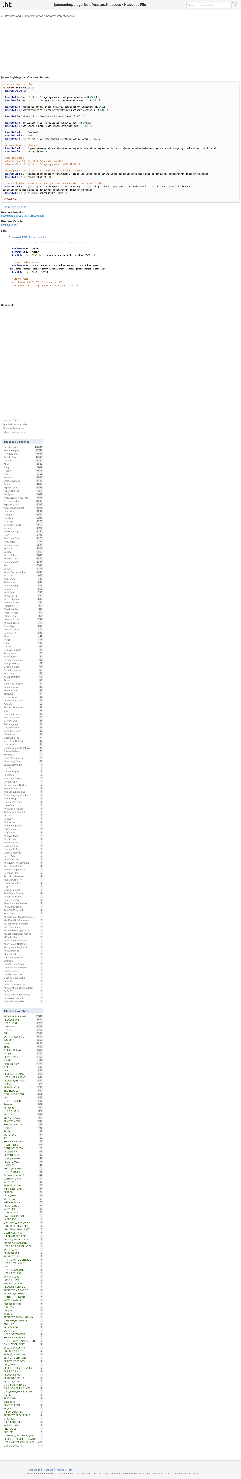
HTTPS (23, 1029)
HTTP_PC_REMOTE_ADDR (23, 1246)
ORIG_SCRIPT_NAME (23, 1384)
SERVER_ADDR (23, 1087)
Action (23, 639)
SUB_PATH (23, 1432)
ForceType (23, 626)
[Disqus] (120, 358)
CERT (23, 1266)
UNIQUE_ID (23, 1418)
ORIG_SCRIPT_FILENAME (23, 1388)
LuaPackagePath (23, 882)
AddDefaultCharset (23, 507)
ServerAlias (23, 913)
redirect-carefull (23, 1303)
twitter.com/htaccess (14, 432)
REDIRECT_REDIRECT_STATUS (23, 1438)
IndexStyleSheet (23, 730)
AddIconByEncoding (23, 791)
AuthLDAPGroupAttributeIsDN (23, 987)
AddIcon (23, 703)
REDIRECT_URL (23, 1256)
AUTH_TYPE (23, 1323)
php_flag (23, 521)
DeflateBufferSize (23, 957)
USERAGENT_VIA (23, 1232)
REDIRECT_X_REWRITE (23, 1290)
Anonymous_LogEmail (23, 947)
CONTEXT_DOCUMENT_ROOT (23, 1435)
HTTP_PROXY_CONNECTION (23, 1340)
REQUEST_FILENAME (23, 1016)
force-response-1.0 (23, 1175)
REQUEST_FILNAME (23, 1286)
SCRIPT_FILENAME (23, 1036)
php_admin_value (23, 713)
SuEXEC (23, 991)
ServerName (23, 720)
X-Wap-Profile (23, 1144)
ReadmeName (23, 686)
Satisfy (23, 551)
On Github (10, 206)
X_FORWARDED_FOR (23, 1236)
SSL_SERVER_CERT (23, 1344)
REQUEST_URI (23, 1019)
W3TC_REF (23, 1208)
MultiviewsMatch (23, 879)
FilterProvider (23, 609)
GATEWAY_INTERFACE (23, 1320)
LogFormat (23, 832)
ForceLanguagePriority (23, 795)
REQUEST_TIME (23, 1374)
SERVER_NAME (23, 1117)
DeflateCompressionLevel (23, 747)
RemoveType (23, 690)
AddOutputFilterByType (23, 497)
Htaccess (48, 1469)
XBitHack (23, 754)
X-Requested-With (23, 1124)
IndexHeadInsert (23, 778)
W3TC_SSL (23, 1181)
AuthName (23, 582)
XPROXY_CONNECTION (23, 1242)
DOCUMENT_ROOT (23, 1094)
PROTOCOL (23, 1428)
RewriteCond (13, 15)
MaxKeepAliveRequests (23, 920)
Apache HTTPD (64, 1469)
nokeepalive (23, 1151)
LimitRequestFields (23, 964)
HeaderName (23, 697)
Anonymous (23, 653)
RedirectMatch (23, 561)
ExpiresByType (23, 504)
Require (23, 514)
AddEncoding (23, 531)
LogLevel (23, 886)
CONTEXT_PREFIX (23, 1148)
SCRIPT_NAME (23, 1279)
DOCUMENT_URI (21, 1445)
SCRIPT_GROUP (23, 1371)
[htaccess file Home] (7, 4)
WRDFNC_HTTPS (23, 1283)
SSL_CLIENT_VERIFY (23, 1347)
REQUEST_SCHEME (23, 1293)
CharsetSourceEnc (23, 757)
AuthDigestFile (23, 859)
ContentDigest (23, 771)
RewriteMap (23, 798)
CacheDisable (23, 845)
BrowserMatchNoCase (23, 784)
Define (23, 646)
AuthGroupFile (23, 622)
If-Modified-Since (23, 1188)
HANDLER (23, 1165)
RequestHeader (23, 544)
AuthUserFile (23, 595)
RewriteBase (23, 457)
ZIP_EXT (23, 1408)
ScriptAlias (23, 822)
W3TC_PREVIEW (23, 1168)
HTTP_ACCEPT (23, 1171)
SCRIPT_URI (23, 1330)
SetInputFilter (23, 872)
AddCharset (23, 541)
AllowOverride (23, 619)
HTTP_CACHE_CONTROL (23, 1259)
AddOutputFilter (23, 629)
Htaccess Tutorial (12, 420)
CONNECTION (23, 1212)
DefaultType (23, 781)
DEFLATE (23, 1026)
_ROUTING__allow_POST (23, 1229)
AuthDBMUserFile (23, 906)
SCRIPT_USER (23, 1425)
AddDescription (23, 717)
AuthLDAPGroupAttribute (23, 994)
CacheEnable (23, 970)
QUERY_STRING (23, 1050)
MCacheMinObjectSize (23, 923)
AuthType (23, 592)
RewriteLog (23, 839)
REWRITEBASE (23, 1154)
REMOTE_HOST (23, 1205)
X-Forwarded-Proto (23, 1141)
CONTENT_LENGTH (23, 1296)
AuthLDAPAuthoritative (23, 940)
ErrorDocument (23, 480)
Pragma (23, 1104)
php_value (23, 511)
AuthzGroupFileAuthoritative (23, 916)
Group (23, 642)
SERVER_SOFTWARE (23, 1354)
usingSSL (23, 1310)
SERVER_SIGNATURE (23, 1357)
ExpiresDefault (23, 490)
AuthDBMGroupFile (23, 910)
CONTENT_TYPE (23, 1178)
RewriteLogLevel (23, 825)
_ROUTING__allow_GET (23, 1225)
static (23, 1043)
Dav (23, 710)
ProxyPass (23, 815)
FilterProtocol (23, 612)
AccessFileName (23, 896)
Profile (23, 1131)
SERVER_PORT (23, 1056)
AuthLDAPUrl (23, 835)
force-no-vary (23, 1063)
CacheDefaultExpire (23, 977)
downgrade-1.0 (23, 1158)
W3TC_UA (23, 1198)
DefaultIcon (23, 734)
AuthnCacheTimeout (23, 984)
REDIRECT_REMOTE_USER (23, 1367)
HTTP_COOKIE (23, 1110)
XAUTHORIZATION (23, 1215)
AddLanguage (23, 724)
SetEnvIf (23, 548)
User (23, 534)
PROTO (23, 1114)
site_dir (23, 1394)
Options (23, 460)
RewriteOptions (23, 602)
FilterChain (23, 605)
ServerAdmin (23, 855)
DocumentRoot (23, 727)
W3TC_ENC (23, 1134)
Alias (23, 636)
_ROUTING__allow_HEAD (23, 1222)
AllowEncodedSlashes (23, 903)
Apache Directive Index (15, 424)
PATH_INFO (23, 1195)
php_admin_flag (23, 849)
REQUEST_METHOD (23, 1080)
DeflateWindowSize (23, 1001)
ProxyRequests (23, 926)
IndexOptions (23, 656)
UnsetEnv (23, 805)
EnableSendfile (23, 899)
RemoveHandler (23, 649)
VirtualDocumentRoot (23, 571)
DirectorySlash (23, 666)
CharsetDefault (23, 751)
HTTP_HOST (9, 225)
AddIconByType (23, 761)
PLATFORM (23, 1398)
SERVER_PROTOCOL (23, 1361)
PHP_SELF (23, 1364)
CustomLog (23, 828)
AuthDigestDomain (23, 893)
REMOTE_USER (23, 1161)
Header (23, 470)
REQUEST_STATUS (23, 1377)
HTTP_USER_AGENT (23, 1077)
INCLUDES (23, 1039)
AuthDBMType (23, 950)
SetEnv (23, 568)
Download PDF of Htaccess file (28, 237)
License (21, 206)
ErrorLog (23, 960)
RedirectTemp (23, 585)
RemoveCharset (23, 788)
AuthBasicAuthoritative (23, 811)
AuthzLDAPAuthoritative (23, 862)
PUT (23, 1097)
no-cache (23, 1107)
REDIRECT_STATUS (23, 1073)
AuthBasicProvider (23, 700)
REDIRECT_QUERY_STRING (23, 1317)
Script (23, 484)
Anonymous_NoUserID (23, 943)
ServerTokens (23, 555)
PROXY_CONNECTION (23, 1239)
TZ (23, 1137)
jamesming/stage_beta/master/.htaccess (49, 15)
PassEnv (23, 818)
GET (23, 1067)
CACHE (23, 1127)
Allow (23, 463)
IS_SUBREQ (23, 1219)
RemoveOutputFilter (23, 869)
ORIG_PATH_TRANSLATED (23, 1391)
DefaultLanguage (23, 670)
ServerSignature (23, 599)
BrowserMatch (23, 558)
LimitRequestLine (23, 974)
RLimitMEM (23, 953)
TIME (23, 1046)
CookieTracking (23, 889)
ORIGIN (23, 1060)
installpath (23, 1401)
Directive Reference (13, 428)
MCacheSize (23, 937)
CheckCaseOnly (23, 852)
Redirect (23, 477)
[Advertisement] (120, 45)
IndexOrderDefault (23, 741)
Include (23, 528)
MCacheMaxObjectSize (23, 930)
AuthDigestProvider (23, 808)
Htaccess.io (33, 1469)
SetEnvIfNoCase (23, 524)
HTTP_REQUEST (23, 1273)
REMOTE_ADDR (23, 1121)
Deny (23, 467)
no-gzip (23, 1053)
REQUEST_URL (23, 1252)
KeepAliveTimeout (23, 997)
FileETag (23, 517)
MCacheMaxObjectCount (23, 933)
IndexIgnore (23, 575)
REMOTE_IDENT (23, 1381)
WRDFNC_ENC (23, 1276)
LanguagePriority (23, 764)
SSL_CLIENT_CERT (23, 1350)
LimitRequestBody (23, 683)
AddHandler (23, 578)
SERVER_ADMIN (23, 1185)
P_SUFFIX (23, 1306)
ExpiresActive (23, 487)
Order (23, 473)
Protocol (23, 680)
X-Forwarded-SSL (23, 1411)
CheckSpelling (23, 737)
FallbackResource (23, 659)
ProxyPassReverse (23, 876)
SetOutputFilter (23, 538)
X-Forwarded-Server (23, 1337)
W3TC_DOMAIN (23, 1300)
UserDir (23, 768)
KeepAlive (23, 673)
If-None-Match (23, 1202)
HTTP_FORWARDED (23, 1334)
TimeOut (23, 693)
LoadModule (23, 744)
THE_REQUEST (23, 1090)
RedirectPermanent (23, 707)
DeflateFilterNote (23, 801)
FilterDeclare (23, 615)
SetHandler (23, 632)
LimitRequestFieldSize (23, 967)
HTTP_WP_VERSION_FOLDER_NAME (23, 1442)
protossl (23, 1083)
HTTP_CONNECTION (23, 1269)
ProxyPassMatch (23, 866)
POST (23, 1070)
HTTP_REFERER (23, 1100)
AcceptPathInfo (23, 676)
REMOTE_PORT (23, 1405)
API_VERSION (23, 1327)
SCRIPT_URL (23, 1249)
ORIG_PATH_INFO (23, 1421)
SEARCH (23, 1192)
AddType (23, 494)
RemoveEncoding (23, 842)
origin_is (23, 1313)
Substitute (23, 774)
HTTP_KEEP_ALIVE (23, 1263)
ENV (23, 1033)
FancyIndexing (23, 663)
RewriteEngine (23, 215)
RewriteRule (37, 215)
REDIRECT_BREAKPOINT (23, 1415)
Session (23, 588)
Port (23, 565)
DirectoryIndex (23, 501)
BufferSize (23, 980)
